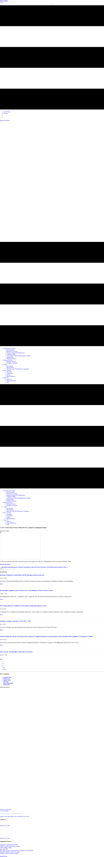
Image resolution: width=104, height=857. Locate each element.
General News (7, 680)
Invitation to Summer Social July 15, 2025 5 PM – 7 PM (15, 621)
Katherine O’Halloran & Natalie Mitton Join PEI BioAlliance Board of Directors (22, 575)
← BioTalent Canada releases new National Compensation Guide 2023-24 (19, 567)
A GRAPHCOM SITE (17, 813)
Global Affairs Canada (6, 847)
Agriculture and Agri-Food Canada (9, 844)
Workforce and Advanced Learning (9, 853)
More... (2, 584)
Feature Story (6, 678)
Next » (5, 669)
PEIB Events (6, 684)
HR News (5, 681)
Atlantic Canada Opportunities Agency (10, 846)
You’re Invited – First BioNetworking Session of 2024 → (53, 567)
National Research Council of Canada (9, 852)
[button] (52, 4)
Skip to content (4, 0)
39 (4, 668)
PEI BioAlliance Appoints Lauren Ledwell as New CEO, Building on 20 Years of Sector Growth (26, 590)
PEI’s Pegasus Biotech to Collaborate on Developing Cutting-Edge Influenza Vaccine (23, 605)
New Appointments (8, 683)
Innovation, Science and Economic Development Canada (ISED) (16, 850)
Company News (7, 677)
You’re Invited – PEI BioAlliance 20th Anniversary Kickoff (16, 652)
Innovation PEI (4, 849)
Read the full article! (5, 564)
